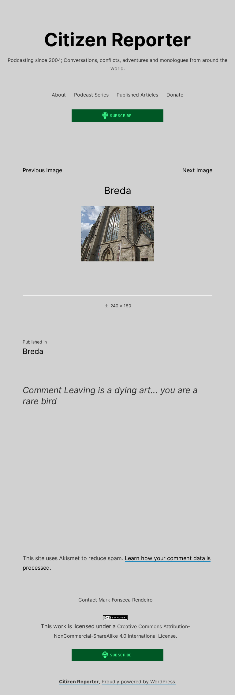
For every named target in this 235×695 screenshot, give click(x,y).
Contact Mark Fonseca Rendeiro (115, 600)
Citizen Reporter (117, 39)
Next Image (197, 170)
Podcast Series (91, 95)
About (59, 95)
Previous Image (42, 170)
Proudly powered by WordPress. (139, 681)
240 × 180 (120, 305)
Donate (174, 95)
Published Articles (137, 95)
